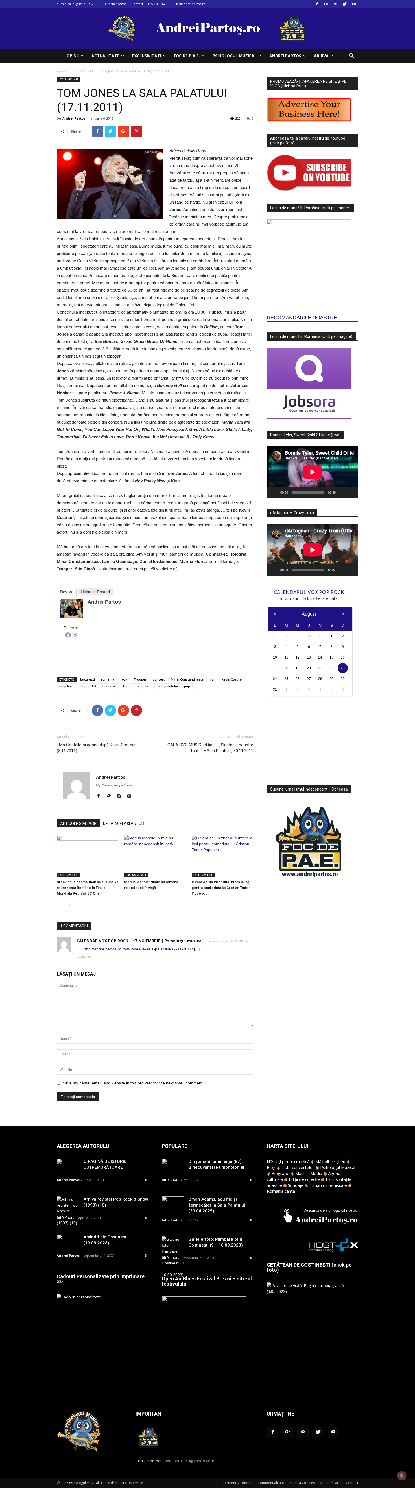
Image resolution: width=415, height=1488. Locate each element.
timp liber (66, 686)
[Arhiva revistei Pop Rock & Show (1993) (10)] (68, 1211)
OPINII (73, 55)
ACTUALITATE (105, 55)
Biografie (280, 1173)
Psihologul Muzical (337, 1167)
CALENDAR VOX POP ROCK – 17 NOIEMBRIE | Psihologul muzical (140, 940)
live (148, 686)
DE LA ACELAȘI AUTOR (123, 823)
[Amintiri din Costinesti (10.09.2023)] (68, 1242)
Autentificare (330, 1482)
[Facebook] (317, 4)
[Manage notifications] (401, 1475)
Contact (137, 4)
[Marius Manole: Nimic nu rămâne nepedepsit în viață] (155, 856)
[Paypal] (110, 796)
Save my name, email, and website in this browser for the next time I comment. (133, 1083)
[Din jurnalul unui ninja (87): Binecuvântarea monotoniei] (173, 1166)
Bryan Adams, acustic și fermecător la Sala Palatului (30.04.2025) (217, 1205)
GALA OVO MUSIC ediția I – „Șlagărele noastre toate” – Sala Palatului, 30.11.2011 (210, 747)
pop (187, 686)
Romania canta (281, 1191)
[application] (312, 472)
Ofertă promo (115, 4)
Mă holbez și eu (330, 1161)
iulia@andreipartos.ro (189, 4)
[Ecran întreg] (351, 492)
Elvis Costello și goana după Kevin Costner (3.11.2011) (96, 747)
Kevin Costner (232, 679)
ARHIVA (321, 55)
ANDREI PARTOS (285, 55)
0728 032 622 (157, 4)
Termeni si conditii (237, 1482)
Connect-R (88, 686)
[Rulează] (274, 492)
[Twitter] (344, 4)
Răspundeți (84, 956)
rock (124, 679)
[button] (351, 56)
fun (212, 679)
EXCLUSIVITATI (146, 55)
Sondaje (295, 1185)
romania (107, 679)
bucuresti (87, 679)
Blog (271, 1167)
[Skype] (121, 796)
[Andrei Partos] (71, 608)
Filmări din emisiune (328, 1185)
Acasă (61, 71)
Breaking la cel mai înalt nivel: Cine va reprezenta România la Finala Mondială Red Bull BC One (87, 887)
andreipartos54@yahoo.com (188, 1460)
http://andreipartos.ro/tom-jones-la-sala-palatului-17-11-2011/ (138, 949)
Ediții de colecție (304, 1179)
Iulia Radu (66, 1218)
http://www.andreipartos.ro (114, 785)
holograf (109, 686)
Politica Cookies (302, 1482)
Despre (66, 591)
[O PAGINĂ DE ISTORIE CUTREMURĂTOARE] (68, 1166)
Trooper (140, 679)
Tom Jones (130, 686)
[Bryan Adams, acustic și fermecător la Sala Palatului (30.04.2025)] (173, 1204)
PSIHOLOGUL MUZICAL (235, 55)
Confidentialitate (270, 1482)
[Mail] (335, 4)
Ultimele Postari (95, 591)
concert (159, 679)
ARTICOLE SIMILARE (78, 823)
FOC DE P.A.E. (187, 55)
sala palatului (167, 686)
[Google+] (326, 4)
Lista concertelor (297, 1167)
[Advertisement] (155, 657)
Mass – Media (308, 1173)
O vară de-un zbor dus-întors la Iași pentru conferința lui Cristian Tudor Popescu (221, 887)
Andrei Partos (73, 118)
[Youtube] (354, 4)
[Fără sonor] (342, 492)
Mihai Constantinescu (187, 679)
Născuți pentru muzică (288, 1161)
